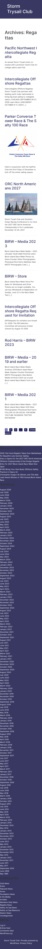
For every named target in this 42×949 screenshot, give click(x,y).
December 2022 (7, 600)
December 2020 (7, 661)
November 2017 (6, 750)
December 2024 (7, 538)
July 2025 (4, 519)
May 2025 (4, 524)
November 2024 (7, 541)
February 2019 (6, 718)
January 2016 (5, 798)
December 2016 (6, 777)
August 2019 (5, 704)
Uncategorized (6, 916)
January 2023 (6, 597)
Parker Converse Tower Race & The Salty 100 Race (21, 120)
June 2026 (4, 495)
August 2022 (5, 610)
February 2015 (6, 820)
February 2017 (6, 772)
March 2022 (5, 624)
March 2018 (5, 742)
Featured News (6, 889)
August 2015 (5, 804)
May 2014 (4, 828)
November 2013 (7, 836)
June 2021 (4, 645)
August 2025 (5, 516)
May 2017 (4, 763)
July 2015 (4, 806)
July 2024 (4, 551)
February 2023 (6, 594)
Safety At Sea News (8, 907)
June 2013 (4, 841)
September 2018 (7, 731)
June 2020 (4, 678)
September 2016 (7, 782)
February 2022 (6, 627)
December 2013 (6, 833)
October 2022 (6, 605)
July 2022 (4, 613)
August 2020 (5, 672)
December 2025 (7, 508)
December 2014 (6, 825)
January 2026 (6, 506)
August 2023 (5, 578)
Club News (4, 883)
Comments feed (7, 931)
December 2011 (6, 860)
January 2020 (6, 691)
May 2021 (4, 648)
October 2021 (6, 635)
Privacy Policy (26, 943)
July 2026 (4, 492)
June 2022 (4, 616)
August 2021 (5, 640)
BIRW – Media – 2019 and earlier (20, 359)
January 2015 (5, 823)
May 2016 (4, 793)
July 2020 (4, 675)
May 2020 (4, 680)
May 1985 (4, 874)
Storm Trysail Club (19, 8)
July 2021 (4, 643)
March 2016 (5, 796)
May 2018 (4, 737)
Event (2, 886)
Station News (5, 913)
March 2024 (5, 559)
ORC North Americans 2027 (20, 186)
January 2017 (5, 774)
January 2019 (5, 720)
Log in (2, 925)
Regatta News (6, 905)
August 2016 (5, 785)
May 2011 (4, 866)
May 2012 (4, 855)
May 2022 (4, 618)
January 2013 (5, 847)
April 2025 (4, 527)
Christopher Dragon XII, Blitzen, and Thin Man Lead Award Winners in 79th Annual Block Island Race (20, 477)
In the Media (5, 897)
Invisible (3, 899)
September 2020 (7, 669)
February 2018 (6, 745)
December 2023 (7, 567)
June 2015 (4, 809)
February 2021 (6, 656)
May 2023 (4, 586)
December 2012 (6, 849)
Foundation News (7, 894)
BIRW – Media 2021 (20, 397)
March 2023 (5, 592)
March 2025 (5, 530)
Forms (2, 891)
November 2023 (7, 570)
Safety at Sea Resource (10, 910)
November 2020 (7, 664)
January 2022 (6, 629)
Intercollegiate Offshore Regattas (20, 81)
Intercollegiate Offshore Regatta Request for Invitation (20, 310)
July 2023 (4, 581)
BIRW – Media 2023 (20, 243)
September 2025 (7, 514)
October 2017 (6, 753)
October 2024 (6, 543)
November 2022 (7, 602)
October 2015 (6, 801)
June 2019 (4, 710)
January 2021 (5, 659)
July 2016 (4, 788)
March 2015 (5, 817)
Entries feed (5, 928)
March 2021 (5, 653)
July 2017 (4, 758)
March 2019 (5, 715)
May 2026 (4, 498)
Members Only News (8, 902)
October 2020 (6, 667)
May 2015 (4, 812)
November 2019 (7, 696)
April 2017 (4, 766)
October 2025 (6, 511)
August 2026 (5, 490)
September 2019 (7, 702)
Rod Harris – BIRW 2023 (20, 342)
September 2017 (7, 755)
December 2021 (6, 632)
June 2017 (4, 761)
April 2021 (4, 651)
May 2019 (4, 712)
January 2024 (6, 565)
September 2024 (7, 546)
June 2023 (4, 584)
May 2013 (4, 844)
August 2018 (5, 734)
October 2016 (6, 780)
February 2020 (6, 688)
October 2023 (6, 573)
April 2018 (4, 739)
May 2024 (4, 557)
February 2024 (6, 562)
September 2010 (7, 868)
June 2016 (4, 790)
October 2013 (6, 839)
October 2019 (6, 699)
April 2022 (4, 621)
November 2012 (7, 852)
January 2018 (5, 747)
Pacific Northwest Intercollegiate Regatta (21, 52)
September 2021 (7, 637)
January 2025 (6, 535)
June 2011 (4, 863)
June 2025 (4, 522)
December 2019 (6, 694)
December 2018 (6, 723)
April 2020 (4, 683)
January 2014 (5, 831)
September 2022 (7, 608)
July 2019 (4, 707)
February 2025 (6, 533)
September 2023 (7, 575)
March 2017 (5, 769)
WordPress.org (6, 933)
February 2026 (6, 503)
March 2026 (5, 500)
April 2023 (4, 589)
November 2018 (7, 726)
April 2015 (4, 814)
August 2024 (5, 549)
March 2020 (5, 686)
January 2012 (5, 857)
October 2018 (6, 729)
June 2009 (4, 871)
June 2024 (4, 554)
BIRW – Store (16, 276)
